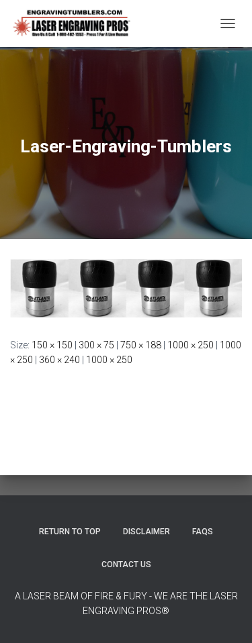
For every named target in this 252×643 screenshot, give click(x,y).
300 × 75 (96, 345)
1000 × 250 (190, 345)
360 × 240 (59, 359)
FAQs (202, 531)
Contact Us (126, 564)
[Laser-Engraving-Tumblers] (126, 287)
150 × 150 (52, 345)
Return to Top (70, 531)
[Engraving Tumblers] (76, 23)
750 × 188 (140, 345)
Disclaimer (146, 531)
